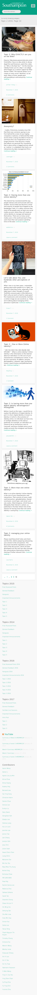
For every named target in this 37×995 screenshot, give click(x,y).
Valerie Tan (9, 516)
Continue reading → (10, 151)
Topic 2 (4, 605)
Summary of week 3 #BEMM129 (13, 757)
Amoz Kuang (6, 783)
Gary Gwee (6, 812)
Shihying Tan (6, 910)
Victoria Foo (6, 942)
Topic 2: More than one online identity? (16, 489)
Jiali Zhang (5, 837)
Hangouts (5, 594)
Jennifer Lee (6, 830)
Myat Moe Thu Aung (9, 867)
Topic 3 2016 (6, 686)
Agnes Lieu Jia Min (8, 775)
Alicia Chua (6, 779)
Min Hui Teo (6, 863)
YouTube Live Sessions (9, 710)
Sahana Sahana (7, 892)
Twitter (24, 11)
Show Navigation (33, 5)
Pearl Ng (5, 881)
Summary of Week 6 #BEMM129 (13, 738)
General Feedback (8, 591)
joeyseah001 (10, 436)
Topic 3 (4, 609)
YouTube (9, 734)
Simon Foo (5, 921)
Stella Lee (5, 925)
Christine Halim (7, 797)
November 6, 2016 (12, 521)
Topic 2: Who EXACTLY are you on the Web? (17, 55)
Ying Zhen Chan (7, 978)
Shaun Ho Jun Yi (7, 903)
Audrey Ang (6, 786)
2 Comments (10, 166)
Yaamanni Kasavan (8, 967)
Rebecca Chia (6, 888)
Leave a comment (11, 237)
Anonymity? (9, 126)
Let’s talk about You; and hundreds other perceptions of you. (17, 280)
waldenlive (9, 227)
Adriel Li (5, 772)
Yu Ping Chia (6, 982)
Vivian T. (8, 308)
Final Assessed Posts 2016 (11, 664)
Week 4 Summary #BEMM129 (12, 749)
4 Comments (10, 526)
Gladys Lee (6, 819)
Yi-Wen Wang (6, 971)
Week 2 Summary (8, 753)
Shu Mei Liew (6, 914)
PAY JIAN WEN (7, 878)
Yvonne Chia (6, 989)
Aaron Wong (6, 768)
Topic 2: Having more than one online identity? (17, 196)
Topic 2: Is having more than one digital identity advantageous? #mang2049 (18, 405)
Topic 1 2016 (6, 679)
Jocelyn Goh (6, 841)
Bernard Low (6, 790)
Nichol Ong (6, 870)
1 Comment (10, 318)
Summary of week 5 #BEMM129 (13, 743)
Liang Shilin (6, 856)
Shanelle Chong (7, 899)
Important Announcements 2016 (13, 675)
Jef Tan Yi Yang (10, 85)
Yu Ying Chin (6, 986)
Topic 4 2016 (6, 690)
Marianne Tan (6, 859)
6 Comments (10, 95)
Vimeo (28, 11)
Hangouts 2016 (7, 671)
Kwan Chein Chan (8, 852)
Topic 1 (4, 601)
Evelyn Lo (5, 808)
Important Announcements (11, 598)
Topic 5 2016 (6, 693)
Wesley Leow (6, 949)
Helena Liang (6, 823)
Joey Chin (5, 845)
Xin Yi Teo (5, 960)
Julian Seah (6, 848)
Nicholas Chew (7, 874)
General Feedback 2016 (10, 668)
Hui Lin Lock (6, 826)
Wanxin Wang (6, 945)
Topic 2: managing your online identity (17, 534)
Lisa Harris (9, 560)
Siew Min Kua (6, 918)
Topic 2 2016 (6, 682)
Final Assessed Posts (9, 587)
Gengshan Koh (7, 816)
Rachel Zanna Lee (8, 885)
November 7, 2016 (12, 90)
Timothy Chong (7, 938)
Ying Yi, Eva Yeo (7, 975)
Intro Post (5, 717)
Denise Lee (6, 805)
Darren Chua (6, 801)
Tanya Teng (6, 929)
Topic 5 (4, 616)
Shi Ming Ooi (6, 907)
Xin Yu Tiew (6, 964)
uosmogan (9, 156)
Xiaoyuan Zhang (7, 953)
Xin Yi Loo (5, 956)
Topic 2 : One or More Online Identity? (16, 345)
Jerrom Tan (5, 834)
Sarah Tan (5, 896)
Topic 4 (4, 612)
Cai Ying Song (7, 794)
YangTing (9, 371)
